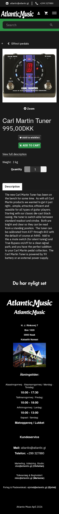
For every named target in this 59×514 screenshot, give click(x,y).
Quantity (17, 169)
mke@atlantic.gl (23, 478)
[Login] (39, 13)
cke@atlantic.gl (23, 465)
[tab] (46, 13)
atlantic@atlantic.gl (33, 447)
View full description (14, 154)
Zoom (30, 108)
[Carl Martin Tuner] (29, 75)
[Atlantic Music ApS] (17, 14)
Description (12, 186)
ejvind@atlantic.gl (37, 487)
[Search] (51, 25)
